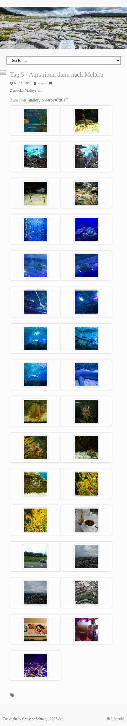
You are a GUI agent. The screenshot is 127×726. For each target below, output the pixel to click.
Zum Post (18, 100)
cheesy (42, 83)
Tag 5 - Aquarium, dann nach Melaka (56, 74)
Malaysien (33, 90)
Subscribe (117, 719)
